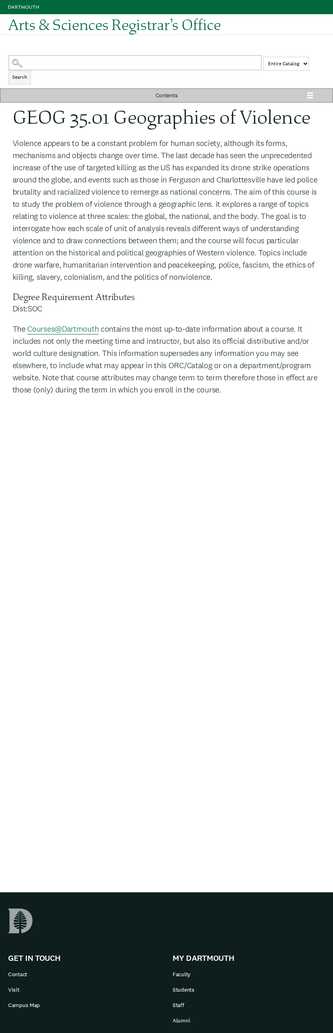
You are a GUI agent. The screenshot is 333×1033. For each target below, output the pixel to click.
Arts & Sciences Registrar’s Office (114, 24)
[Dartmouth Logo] (23, 7)
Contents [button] (167, 95)
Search (19, 77)
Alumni (181, 1020)
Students (184, 989)
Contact (17, 974)
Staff (178, 1005)
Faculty (181, 974)
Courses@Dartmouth (63, 329)
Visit (13, 989)
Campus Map (24, 1005)
